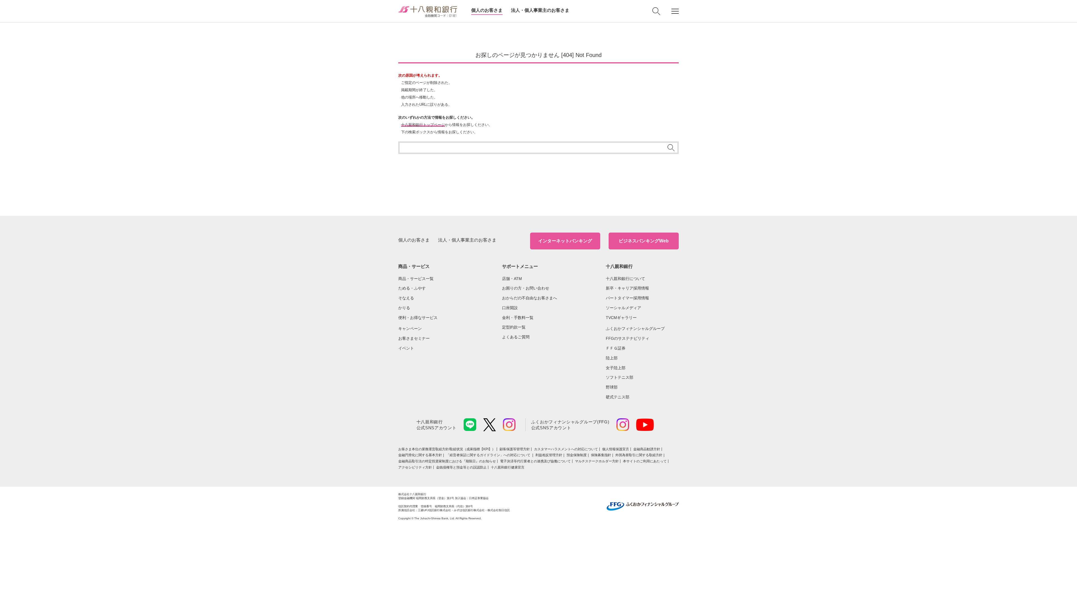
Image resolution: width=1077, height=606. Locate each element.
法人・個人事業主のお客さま (540, 10)
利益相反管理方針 (548, 455)
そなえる (406, 298)
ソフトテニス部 (619, 377)
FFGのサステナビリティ (627, 338)
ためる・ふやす (412, 288)
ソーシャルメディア (623, 308)
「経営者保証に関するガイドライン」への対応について (488, 455)
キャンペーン (410, 328)
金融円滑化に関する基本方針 (420, 455)
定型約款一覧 (514, 327)
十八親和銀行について (625, 278)
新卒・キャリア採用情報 (627, 288)
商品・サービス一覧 (416, 278)
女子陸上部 (615, 368)
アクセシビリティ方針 (415, 467)
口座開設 (510, 308)
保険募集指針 (601, 455)
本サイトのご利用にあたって (645, 461)
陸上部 (612, 358)
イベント (406, 348)
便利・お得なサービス (418, 317)
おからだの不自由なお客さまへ (529, 298)
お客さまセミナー (414, 338)
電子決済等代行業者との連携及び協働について (535, 461)
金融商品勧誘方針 (646, 449)
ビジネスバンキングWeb (644, 240)
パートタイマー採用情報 (627, 298)
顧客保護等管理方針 (515, 449)
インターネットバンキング (565, 240)
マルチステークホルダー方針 (597, 461)
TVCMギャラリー (621, 317)
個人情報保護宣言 (615, 449)
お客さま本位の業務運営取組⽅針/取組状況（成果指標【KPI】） (446, 449)
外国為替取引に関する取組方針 (638, 455)
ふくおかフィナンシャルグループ (635, 328)
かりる (404, 308)
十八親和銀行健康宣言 (507, 467)
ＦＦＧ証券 (615, 348)
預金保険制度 (577, 455)
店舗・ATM (512, 278)
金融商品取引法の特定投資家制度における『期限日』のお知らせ (447, 461)
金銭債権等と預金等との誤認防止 (461, 467)
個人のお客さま (487, 10)
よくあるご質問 (516, 337)
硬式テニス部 (617, 397)
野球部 (612, 387)
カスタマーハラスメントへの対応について (566, 449)
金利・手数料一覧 (517, 317)
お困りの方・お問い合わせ (525, 288)
